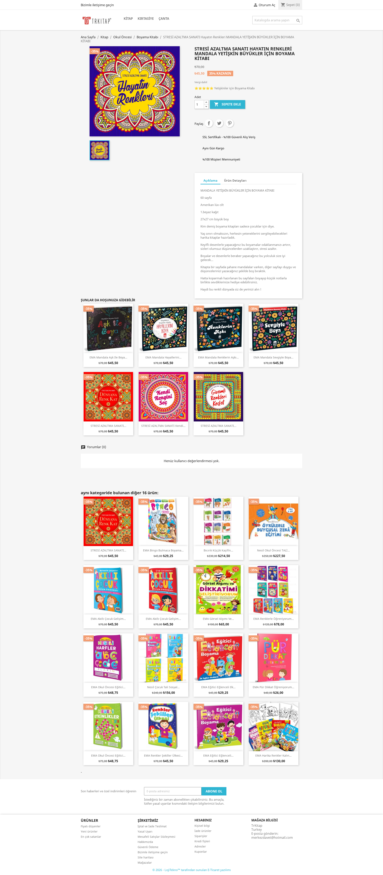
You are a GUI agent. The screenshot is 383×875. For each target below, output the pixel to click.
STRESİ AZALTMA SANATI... (108, 426)
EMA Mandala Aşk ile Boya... (108, 357)
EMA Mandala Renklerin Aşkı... (218, 357)
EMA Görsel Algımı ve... (218, 619)
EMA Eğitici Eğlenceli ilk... (218, 687)
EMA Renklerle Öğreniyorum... (273, 619)
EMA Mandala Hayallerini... (163, 357)
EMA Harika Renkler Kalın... (273, 755)
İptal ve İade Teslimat (152, 826)
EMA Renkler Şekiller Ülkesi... (163, 755)
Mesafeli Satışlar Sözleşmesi (156, 837)
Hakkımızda (145, 842)
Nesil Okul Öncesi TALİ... (273, 550)
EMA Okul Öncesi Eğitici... (108, 687)
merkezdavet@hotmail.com (272, 837)
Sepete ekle (227, 104)
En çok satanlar (91, 837)
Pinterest (230, 123)
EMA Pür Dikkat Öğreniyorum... (273, 687)
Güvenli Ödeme (148, 847)
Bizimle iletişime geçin (97, 5)
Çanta (164, 18)
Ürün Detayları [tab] (235, 180)
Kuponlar (200, 851)
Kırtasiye (146, 18)
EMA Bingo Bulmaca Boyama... (163, 550)
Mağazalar (145, 862)
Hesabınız (203, 820)
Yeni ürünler (89, 831)
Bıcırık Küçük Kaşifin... (218, 550)
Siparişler (200, 836)
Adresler (200, 846)
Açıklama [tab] (210, 180)
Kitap (128, 18)
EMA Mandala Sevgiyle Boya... (273, 357)
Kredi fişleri (202, 841)
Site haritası (146, 857)
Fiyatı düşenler (91, 826)
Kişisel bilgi (202, 826)
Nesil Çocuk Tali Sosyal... (163, 687)
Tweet (219, 123)
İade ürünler (202, 831)
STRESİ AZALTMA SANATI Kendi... (163, 426)
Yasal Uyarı (145, 831)
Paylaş (209, 123)
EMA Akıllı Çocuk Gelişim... (108, 619)
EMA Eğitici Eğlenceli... (218, 755)
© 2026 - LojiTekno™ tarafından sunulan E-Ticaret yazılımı (191, 870)
